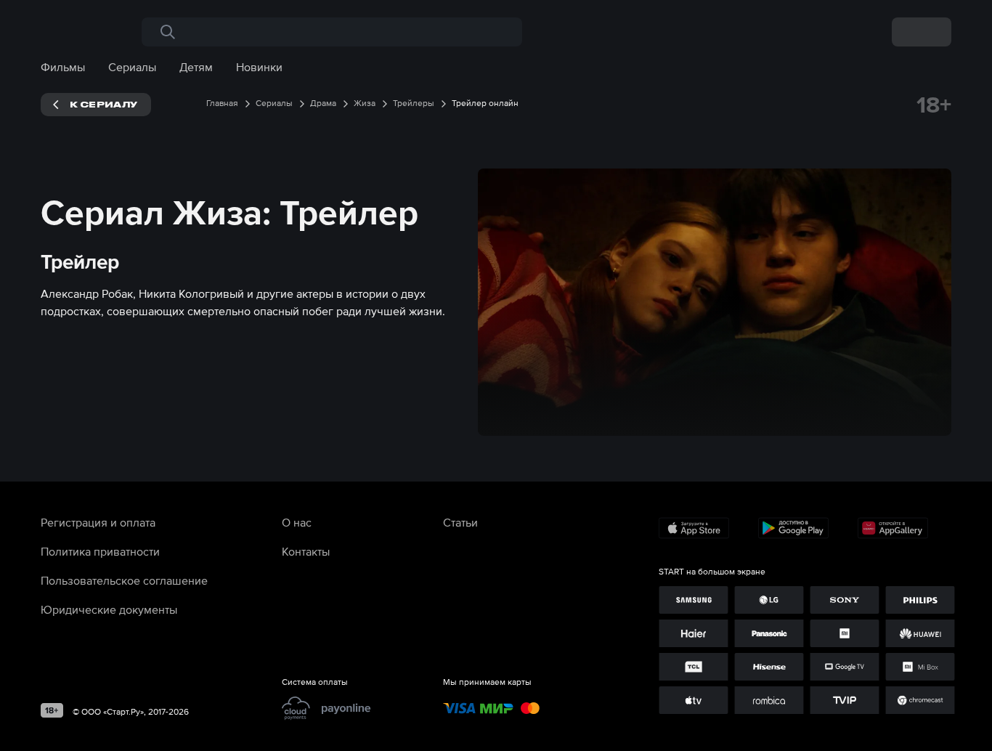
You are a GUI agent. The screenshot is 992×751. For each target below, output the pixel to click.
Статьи (460, 522)
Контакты (306, 551)
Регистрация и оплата (98, 522)
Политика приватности (100, 551)
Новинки (259, 66)
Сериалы (132, 66)
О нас (297, 522)
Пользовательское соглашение (124, 580)
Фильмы (63, 66)
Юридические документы (109, 609)
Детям (196, 66)
